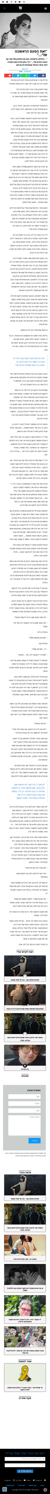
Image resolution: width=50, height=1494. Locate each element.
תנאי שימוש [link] (33, 1485)
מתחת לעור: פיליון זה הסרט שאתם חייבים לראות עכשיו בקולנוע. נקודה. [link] (25, 1229)
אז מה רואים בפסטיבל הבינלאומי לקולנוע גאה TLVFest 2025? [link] (25, 1289)
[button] (46, 8)
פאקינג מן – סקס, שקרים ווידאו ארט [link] (25, 1259)
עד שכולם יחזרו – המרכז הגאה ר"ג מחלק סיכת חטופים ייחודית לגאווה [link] (25, 1388)
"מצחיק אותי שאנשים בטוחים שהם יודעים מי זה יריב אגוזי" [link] (25, 1009)
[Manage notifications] (45, 1490)
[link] (23, 2)
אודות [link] (42, 1485)
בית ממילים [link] (25, 1069)
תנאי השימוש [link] (19, 1153)
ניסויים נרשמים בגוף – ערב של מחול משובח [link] (25, 980)
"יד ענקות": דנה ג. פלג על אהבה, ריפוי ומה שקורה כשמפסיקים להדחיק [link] (25, 1320)
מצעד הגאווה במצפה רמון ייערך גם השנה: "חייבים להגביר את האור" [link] (25, 1352)
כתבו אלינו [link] (21, 1485)
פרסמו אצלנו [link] (10, 1485)
